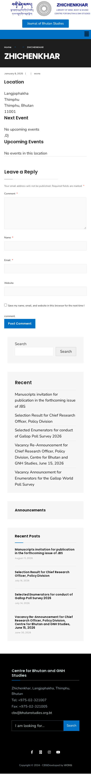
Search (20, 343)
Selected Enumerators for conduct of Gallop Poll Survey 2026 (44, 596)
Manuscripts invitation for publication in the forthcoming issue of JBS (45, 400)
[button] (87, 34)
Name (8, 237)
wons (37, 73)
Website (9, 283)
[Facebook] (32, 752)
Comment (11, 193)
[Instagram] (49, 752)
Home (7, 47)
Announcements (30, 510)
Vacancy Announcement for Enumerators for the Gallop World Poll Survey (44, 478)
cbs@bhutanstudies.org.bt (32, 712)
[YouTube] (57, 752)
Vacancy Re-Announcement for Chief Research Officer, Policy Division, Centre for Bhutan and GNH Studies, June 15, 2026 (44, 622)
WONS (68, 765)
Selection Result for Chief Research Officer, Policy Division (42, 574)
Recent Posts (27, 536)
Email (8, 260)
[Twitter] (40, 752)
